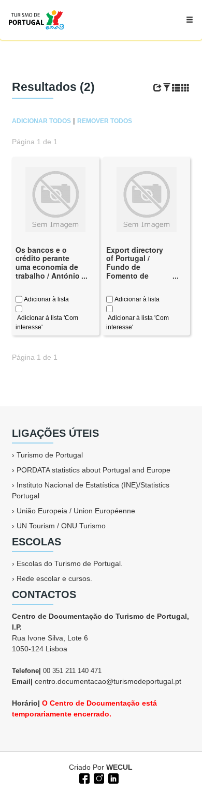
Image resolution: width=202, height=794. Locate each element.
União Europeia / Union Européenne (76, 511)
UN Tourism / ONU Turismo (61, 526)
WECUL (119, 767)
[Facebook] (83, 777)
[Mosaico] (185, 88)
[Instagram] (98, 777)
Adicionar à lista (45, 299)
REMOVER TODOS (104, 121)
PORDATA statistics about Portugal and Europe (93, 470)
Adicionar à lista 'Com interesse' (47, 322)
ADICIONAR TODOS (41, 121)
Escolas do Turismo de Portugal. (70, 563)
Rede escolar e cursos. (54, 578)
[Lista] (176, 88)
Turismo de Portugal (50, 455)
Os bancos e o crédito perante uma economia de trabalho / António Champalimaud (48, 267)
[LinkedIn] (112, 777)
